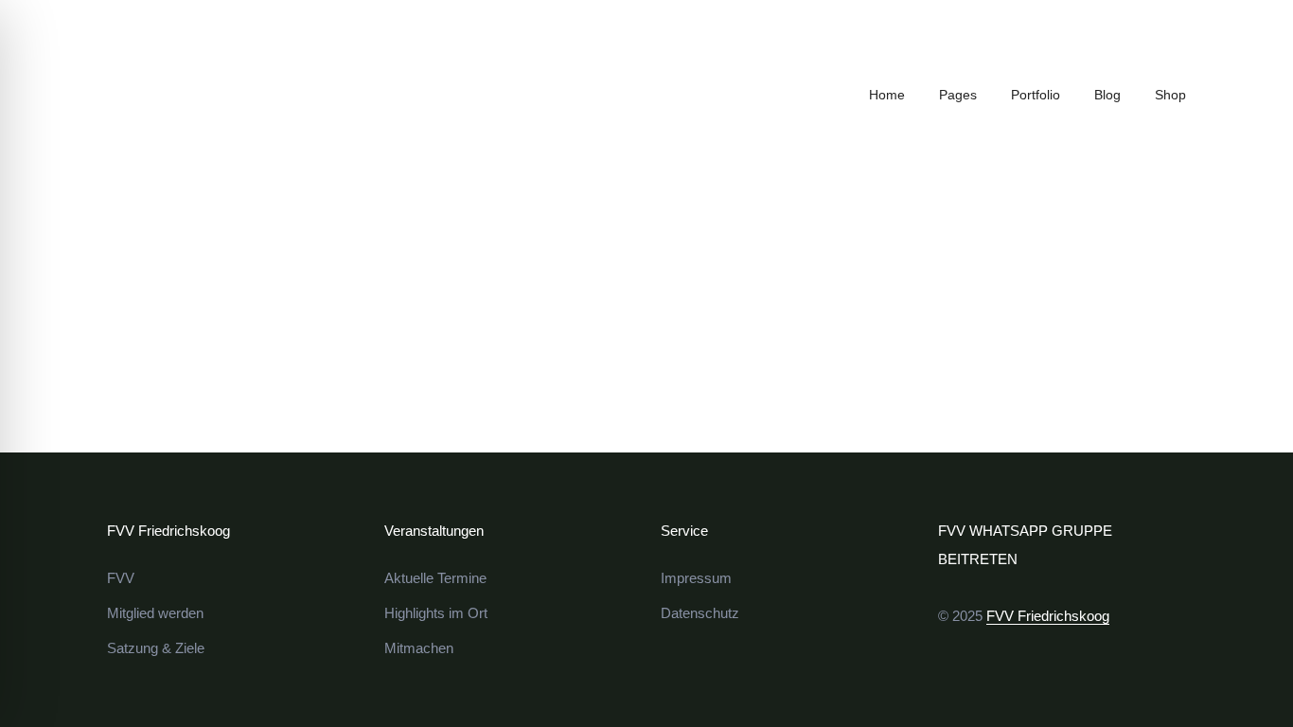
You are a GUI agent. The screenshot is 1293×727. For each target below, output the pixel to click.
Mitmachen (418, 648)
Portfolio (1035, 94)
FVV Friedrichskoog (1047, 616)
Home (887, 94)
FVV (120, 578)
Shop (1170, 94)
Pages (958, 94)
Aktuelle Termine (435, 578)
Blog (1107, 94)
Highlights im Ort (435, 613)
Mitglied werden (155, 613)
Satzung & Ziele (155, 648)
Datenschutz (700, 613)
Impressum (696, 578)
